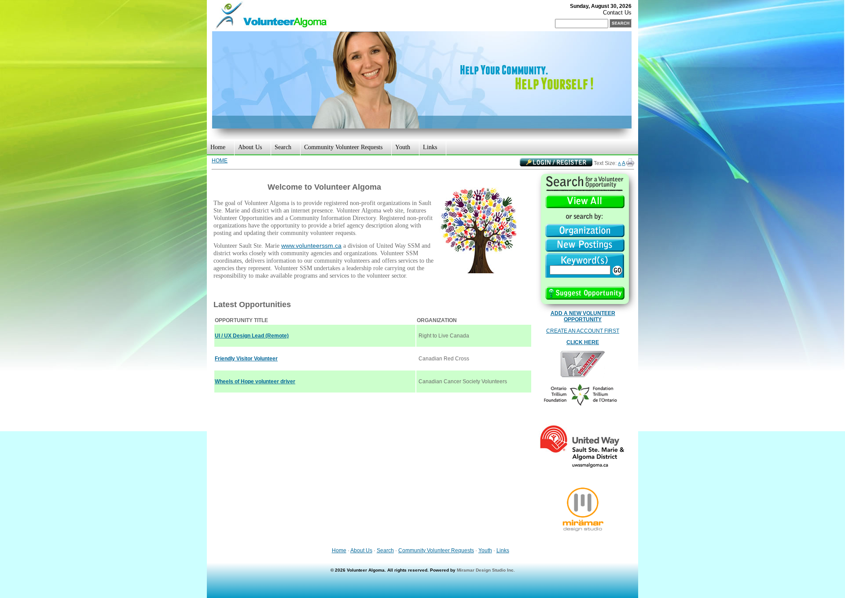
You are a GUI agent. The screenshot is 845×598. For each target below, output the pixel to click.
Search (283, 147)
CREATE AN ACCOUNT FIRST (582, 331)
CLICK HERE (582, 342)
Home (217, 147)
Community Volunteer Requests (343, 147)
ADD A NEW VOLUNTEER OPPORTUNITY (583, 316)
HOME (220, 161)
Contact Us (617, 12)
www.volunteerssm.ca (311, 245)
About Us (250, 147)
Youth (402, 147)
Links (430, 147)
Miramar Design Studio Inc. (486, 570)
